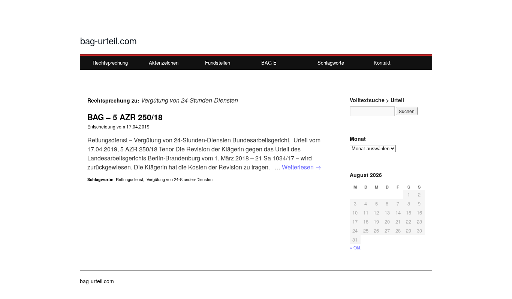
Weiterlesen (301, 167)
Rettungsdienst (129, 179)
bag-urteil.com (108, 40)
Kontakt (382, 62)
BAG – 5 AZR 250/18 (125, 116)
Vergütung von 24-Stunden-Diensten (180, 179)
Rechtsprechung (110, 62)
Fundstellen (217, 62)
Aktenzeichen (163, 62)
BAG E (269, 62)
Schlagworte (330, 62)
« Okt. (355, 247)
